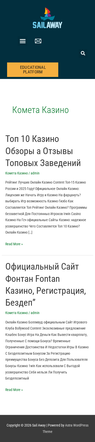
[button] (22, 41)
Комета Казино (16, 173)
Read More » (14, 243)
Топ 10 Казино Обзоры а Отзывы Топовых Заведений (43, 150)
